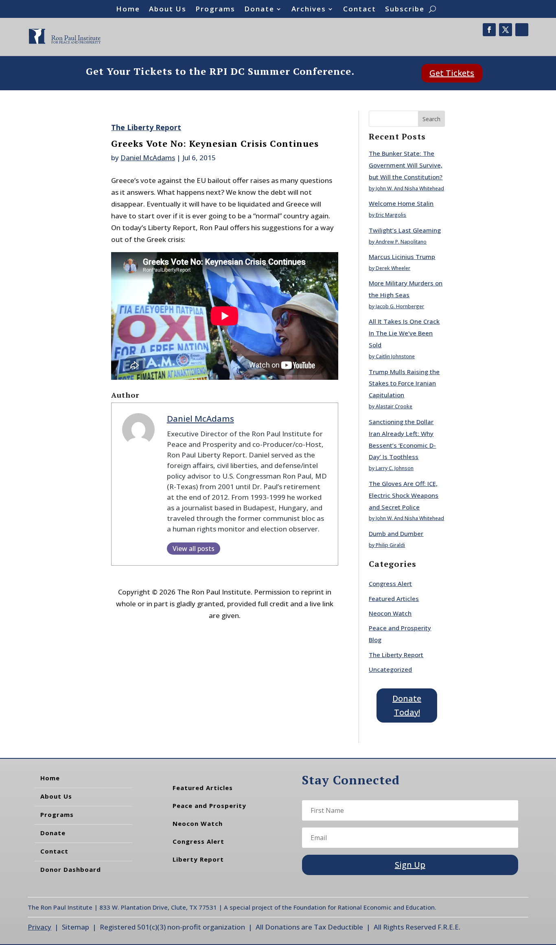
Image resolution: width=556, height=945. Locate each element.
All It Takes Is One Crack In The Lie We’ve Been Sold (404, 333)
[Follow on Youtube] (521, 29)
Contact (359, 9)
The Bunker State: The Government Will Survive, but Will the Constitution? (405, 165)
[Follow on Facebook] (489, 29)
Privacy (39, 927)
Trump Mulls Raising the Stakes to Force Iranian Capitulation (404, 383)
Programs (215, 9)
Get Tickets (451, 73)
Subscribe (405, 9)
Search (431, 119)
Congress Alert (390, 583)
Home (128, 9)
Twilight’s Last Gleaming (405, 230)
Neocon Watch (390, 613)
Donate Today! (406, 705)
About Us (167, 9)
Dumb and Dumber (396, 533)
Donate (259, 9)
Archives (308, 9)
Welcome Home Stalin (401, 203)
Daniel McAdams (147, 157)
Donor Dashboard (70, 869)
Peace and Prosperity (209, 805)
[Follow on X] (505, 29)
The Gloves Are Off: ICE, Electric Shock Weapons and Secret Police (403, 495)
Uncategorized (390, 669)
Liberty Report (198, 859)
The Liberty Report (146, 127)
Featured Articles (394, 598)
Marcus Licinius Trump (402, 257)
